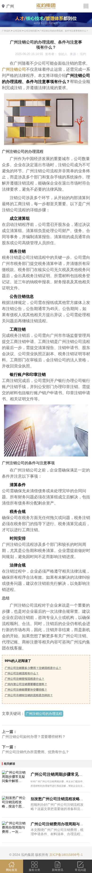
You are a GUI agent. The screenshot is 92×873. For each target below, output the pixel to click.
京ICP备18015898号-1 (66, 855)
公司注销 (17, 31)
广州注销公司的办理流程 (44, 714)
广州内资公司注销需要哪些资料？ (26, 684)
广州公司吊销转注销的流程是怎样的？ (29, 695)
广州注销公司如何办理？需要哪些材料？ (34, 737)
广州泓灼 (6, 31)
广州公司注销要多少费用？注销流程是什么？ (33, 668)
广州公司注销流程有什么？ (22, 673)
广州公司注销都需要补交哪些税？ (26, 689)
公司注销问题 (30, 31)
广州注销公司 (14, 69)
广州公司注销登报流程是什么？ (24, 678)
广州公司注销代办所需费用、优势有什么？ (35, 752)
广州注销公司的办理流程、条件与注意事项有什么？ (63, 31)
